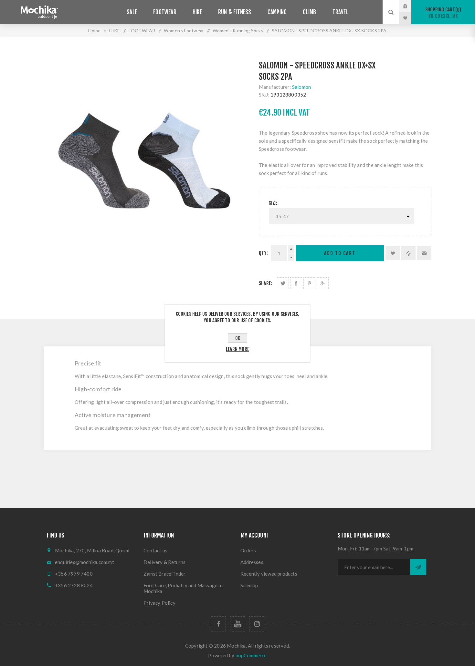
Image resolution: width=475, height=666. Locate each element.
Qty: (263, 253)
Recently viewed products (268, 574)
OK (237, 338)
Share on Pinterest (309, 283)
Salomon (301, 87)
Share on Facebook (296, 283)
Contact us (155, 550)
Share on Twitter (283, 283)
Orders (248, 550)
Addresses (251, 562)
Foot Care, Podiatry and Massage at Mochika (183, 588)
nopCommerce (251, 655)
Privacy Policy (159, 603)
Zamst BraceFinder (164, 574)
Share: (265, 283)
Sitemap (249, 585)
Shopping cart (442, 12)
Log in (410, 6)
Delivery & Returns (164, 562)
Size (273, 203)
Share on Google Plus (323, 283)
